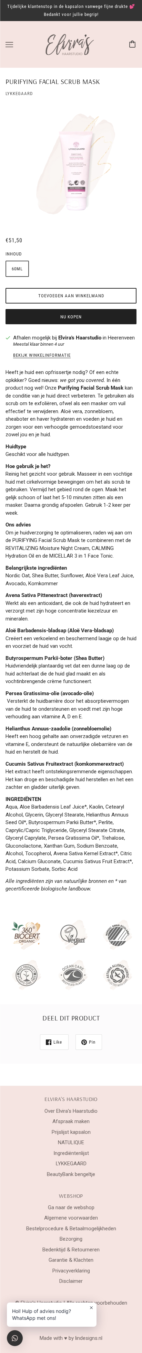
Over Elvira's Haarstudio (71, 1111)
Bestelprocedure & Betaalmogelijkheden (71, 1228)
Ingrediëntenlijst (71, 1153)
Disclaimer (71, 1281)
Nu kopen (71, 316)
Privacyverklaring (71, 1271)
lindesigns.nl (88, 1338)
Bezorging (71, 1239)
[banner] (70, 44)
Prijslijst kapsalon (71, 1132)
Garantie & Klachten (71, 1260)
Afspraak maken (71, 1121)
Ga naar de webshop (71, 1207)
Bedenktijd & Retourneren (71, 1250)
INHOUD (14, 253)
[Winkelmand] (133, 44)
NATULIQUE (71, 1142)
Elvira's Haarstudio (79, 338)
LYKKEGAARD (19, 93)
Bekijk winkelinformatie (42, 355)
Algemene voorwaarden (71, 1218)
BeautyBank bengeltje (71, 1174)
